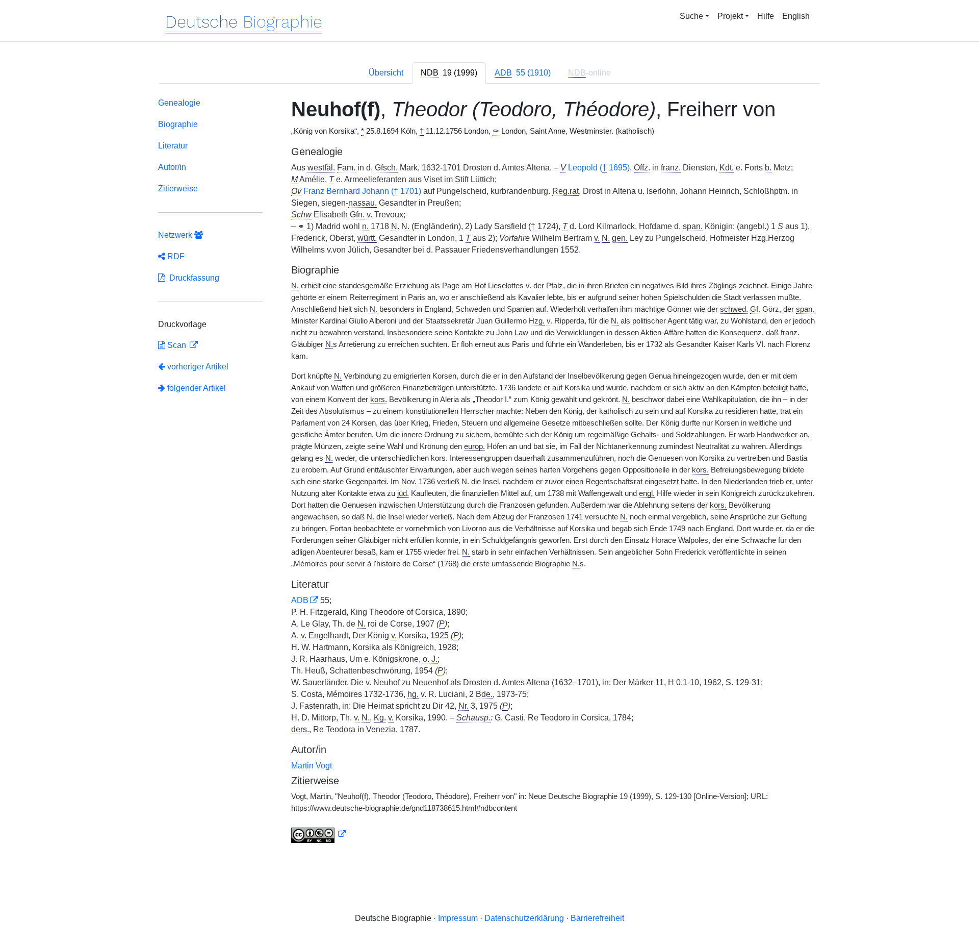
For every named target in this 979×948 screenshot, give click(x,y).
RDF (175, 256)
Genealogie (179, 102)
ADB (299, 600)
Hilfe (765, 16)
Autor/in (172, 167)
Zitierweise (178, 188)
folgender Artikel (195, 388)
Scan (176, 345)
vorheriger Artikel (197, 366)
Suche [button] (691, 16)
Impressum (458, 918)
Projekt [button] (730, 16)
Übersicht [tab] (386, 72)
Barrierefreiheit (597, 918)
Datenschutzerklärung (524, 918)
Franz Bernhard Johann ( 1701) (362, 191)
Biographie (178, 124)
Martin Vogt (311, 765)
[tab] (449, 73)
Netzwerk (176, 235)
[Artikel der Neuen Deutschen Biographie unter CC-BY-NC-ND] (318, 834)
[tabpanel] (489, 472)
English (796, 16)
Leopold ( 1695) (599, 167)
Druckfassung (192, 277)
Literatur (173, 145)
